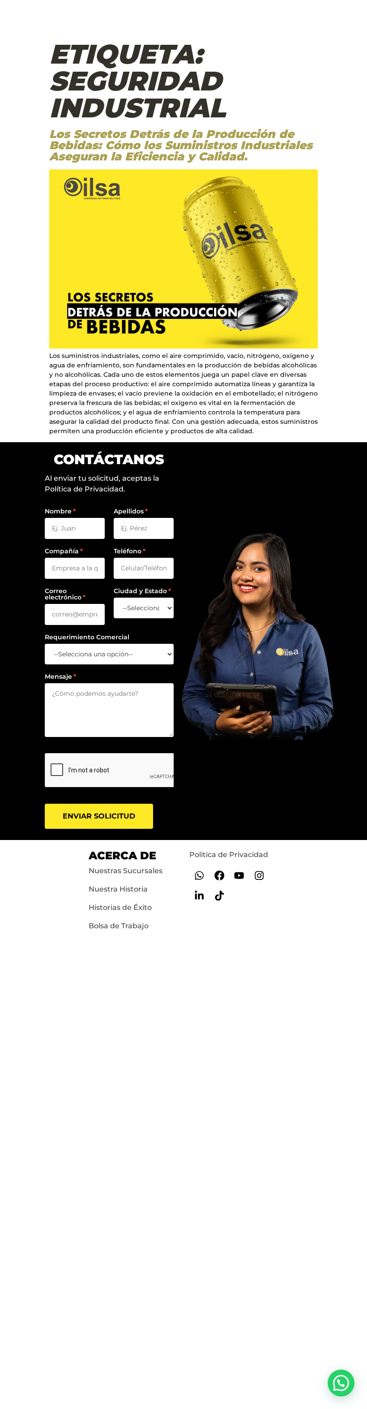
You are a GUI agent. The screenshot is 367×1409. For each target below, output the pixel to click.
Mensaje (58, 676)
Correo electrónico (63, 594)
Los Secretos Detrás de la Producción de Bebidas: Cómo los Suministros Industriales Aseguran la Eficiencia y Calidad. (180, 145)
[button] (341, 1383)
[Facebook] (219, 876)
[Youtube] (239, 876)
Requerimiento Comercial (87, 637)
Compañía (62, 551)
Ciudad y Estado (140, 591)
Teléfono (127, 551)
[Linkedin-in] (199, 896)
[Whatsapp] (199, 876)
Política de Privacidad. (85, 489)
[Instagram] (259, 876)
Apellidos (129, 511)
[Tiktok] (219, 896)
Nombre (58, 511)
